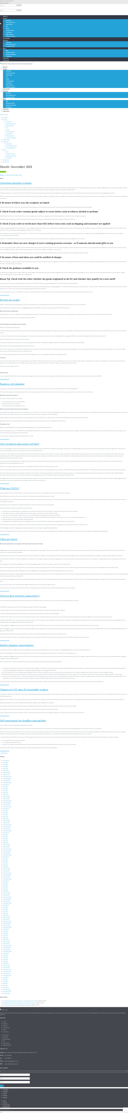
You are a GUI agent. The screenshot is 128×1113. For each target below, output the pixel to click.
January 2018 (6, 967)
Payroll (7, 28)
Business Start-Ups (10, 22)
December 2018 (7, 945)
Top (1, 1112)
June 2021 (5, 885)
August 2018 (6, 953)
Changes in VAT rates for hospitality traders (24, 689)
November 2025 (7, 778)
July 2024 (5, 810)
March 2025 (6, 794)
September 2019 (7, 927)
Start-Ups (5, 1037)
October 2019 (6, 925)
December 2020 (7, 897)
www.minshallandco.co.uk (11, 1064)
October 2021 (6, 877)
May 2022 (5, 863)
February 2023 (6, 844)
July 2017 (5, 979)
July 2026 (5, 762)
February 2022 (6, 869)
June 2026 (5, 764)
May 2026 (5, 766)
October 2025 (6, 780)
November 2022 (7, 851)
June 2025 (5, 788)
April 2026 (5, 768)
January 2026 (6, 774)
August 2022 (6, 857)
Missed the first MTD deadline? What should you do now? (17, 1005)
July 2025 (5, 786)
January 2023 (6, 847)
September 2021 (7, 879)
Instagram (5, 1089)
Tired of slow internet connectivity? (20, 595)
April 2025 (5, 792)
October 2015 (6, 993)
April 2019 (5, 937)
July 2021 (5, 883)
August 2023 (6, 832)
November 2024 (7, 802)
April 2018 (5, 961)
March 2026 (6, 770)
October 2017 (6, 973)
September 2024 (7, 806)
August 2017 (6, 977)
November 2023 (7, 826)
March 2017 (6, 987)
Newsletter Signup (10, 52)
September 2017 (7, 975)
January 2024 (6, 822)
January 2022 (6, 871)
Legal (4, 1100)
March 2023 (6, 842)
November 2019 (7, 923)
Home (2, 175)
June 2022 (5, 861)
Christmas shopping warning (16, 183)
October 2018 (6, 949)
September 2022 (7, 855)
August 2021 (6, 881)
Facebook (5, 1091)
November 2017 (7, 971)
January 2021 (6, 895)
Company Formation (10, 36)
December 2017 (7, 969)
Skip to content (4, 114)
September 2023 (7, 830)
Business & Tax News (11, 54)
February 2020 (6, 917)
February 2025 (6, 796)
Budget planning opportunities (17, 645)
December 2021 (7, 873)
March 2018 (6, 963)
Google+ (5, 1097)
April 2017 (5, 985)
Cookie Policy (6, 1106)
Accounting (8, 20)
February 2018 (6, 965)
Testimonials (6, 38)
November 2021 (7, 875)
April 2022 (5, 865)
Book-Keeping (9, 24)
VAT (7, 26)
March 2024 (6, 818)
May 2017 (5, 983)
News (4, 48)
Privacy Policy (6, 1104)
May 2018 (5, 959)
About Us (5, 16)
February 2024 (6, 820)
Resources (5, 40)
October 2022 (6, 853)
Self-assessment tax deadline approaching (23, 720)
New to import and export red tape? (19, 443)
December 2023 (7, 824)
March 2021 (6, 891)
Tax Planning (9, 32)
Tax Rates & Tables (10, 46)
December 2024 (7, 800)
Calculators (8, 42)
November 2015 (7, 991)
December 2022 (7, 849)
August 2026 (6, 760)
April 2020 (5, 913)
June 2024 (5, 812)
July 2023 (5, 834)
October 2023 (6, 828)
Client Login (6, 60)
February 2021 (6, 893)
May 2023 (5, 838)
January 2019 (6, 943)
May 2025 (5, 790)
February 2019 (6, 941)
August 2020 (6, 905)
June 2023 (5, 836)
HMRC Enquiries (9, 34)
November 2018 (7, 947)
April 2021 (5, 889)
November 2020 (7, 899)
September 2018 (7, 951)
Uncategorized (4, 295)
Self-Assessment (10, 30)
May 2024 (5, 814)
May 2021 (5, 887)
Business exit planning (12, 383)
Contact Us (6, 58)
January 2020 (6, 919)
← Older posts (3, 753)
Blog (7, 50)
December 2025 (7, 776)
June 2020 (5, 909)
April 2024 (5, 816)
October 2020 (6, 901)
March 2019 (6, 939)
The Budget (9, 56)
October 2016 (6, 989)
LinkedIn (5, 1095)
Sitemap (5, 1102)
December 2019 (7, 921)
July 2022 (5, 859)
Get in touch (3, 172)
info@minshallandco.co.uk (6, 49)
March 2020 (6, 915)
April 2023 (5, 840)
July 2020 (5, 907)
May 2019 (5, 935)
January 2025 (6, 798)
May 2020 (5, 911)
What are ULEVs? (9, 488)
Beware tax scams (10, 299)
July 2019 (5, 931)
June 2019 (5, 933)
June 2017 (5, 981)
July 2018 (5, 955)
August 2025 (6, 784)
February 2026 (6, 772)
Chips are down (8, 539)
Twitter (5, 1093)
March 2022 (6, 867)
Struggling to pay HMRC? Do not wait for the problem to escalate (19, 1003)
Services (5, 18)
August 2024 (6, 808)
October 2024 (6, 804)
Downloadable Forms (11, 44)
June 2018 (5, 957)
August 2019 (6, 929)
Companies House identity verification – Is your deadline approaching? (20, 1001)
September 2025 (7, 782)
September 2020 (7, 903)
